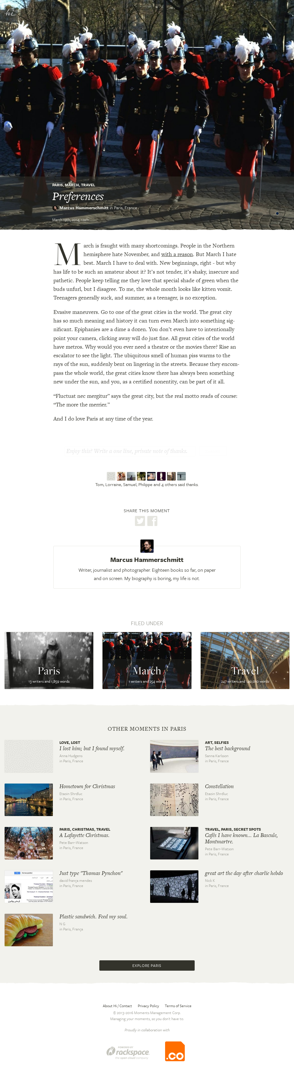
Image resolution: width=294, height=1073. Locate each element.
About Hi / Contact (117, 1006)
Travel (88, 185)
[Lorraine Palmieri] (122, 476)
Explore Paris (146, 965)
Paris (57, 185)
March (72, 185)
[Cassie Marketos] (152, 476)
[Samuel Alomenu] (132, 476)
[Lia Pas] (162, 476)
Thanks (212, 451)
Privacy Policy (148, 1006)
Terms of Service (178, 1006)
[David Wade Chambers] (172, 476)
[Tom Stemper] (112, 476)
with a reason (177, 254)
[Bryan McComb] (182, 476)
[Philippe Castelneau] (142, 476)
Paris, (125, 207)
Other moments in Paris (147, 729)
